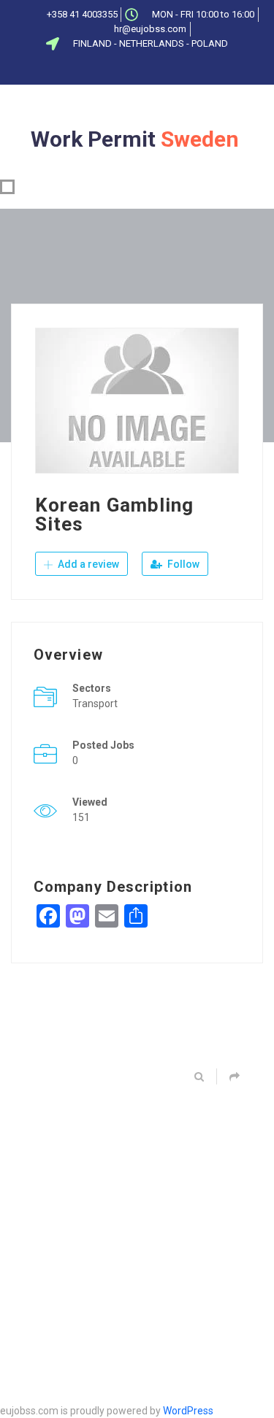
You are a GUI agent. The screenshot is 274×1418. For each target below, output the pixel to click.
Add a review (87, 564)
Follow (182, 564)
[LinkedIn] (141, 69)
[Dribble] (165, 69)
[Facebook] (93, 69)
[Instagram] (189, 69)
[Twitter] (117, 69)
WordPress (188, 1411)
